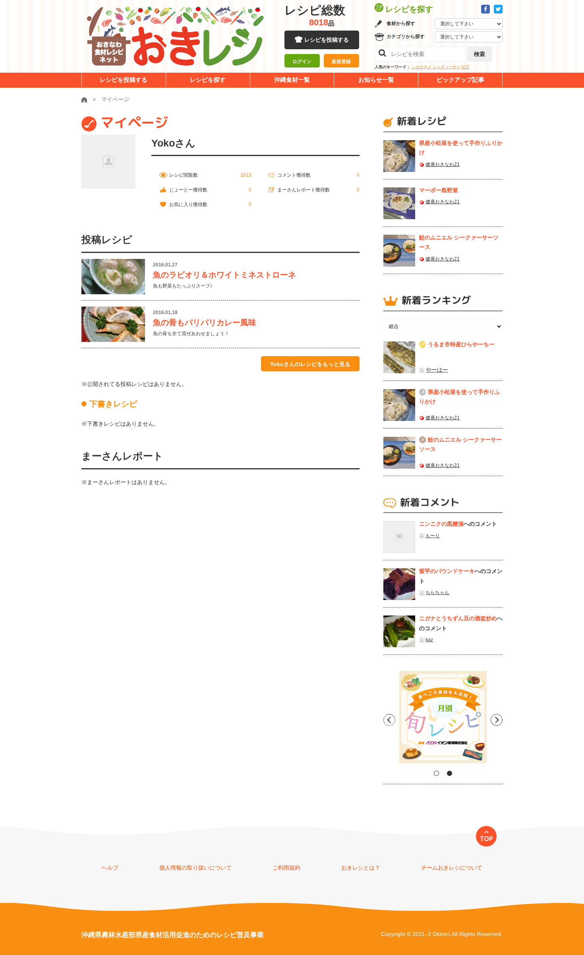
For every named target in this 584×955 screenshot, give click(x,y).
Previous (389, 720)
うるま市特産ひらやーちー (461, 344)
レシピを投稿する (326, 40)
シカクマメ (421, 67)
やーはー (437, 370)
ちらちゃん (437, 592)
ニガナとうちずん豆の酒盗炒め (458, 618)
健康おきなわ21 (442, 164)
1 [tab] (436, 773)
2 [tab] (449, 773)
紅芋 (466, 67)
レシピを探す (208, 79)
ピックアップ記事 (460, 79)
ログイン (301, 61)
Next (497, 720)
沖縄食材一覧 (292, 79)
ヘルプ (110, 867)
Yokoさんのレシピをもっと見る (310, 364)
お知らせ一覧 (376, 79)
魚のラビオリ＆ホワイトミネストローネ (224, 274)
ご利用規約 (286, 867)
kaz (429, 639)
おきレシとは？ (360, 867)
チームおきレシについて (451, 867)
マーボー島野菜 (438, 190)
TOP (486, 838)
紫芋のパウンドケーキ (447, 571)
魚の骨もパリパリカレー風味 (204, 322)
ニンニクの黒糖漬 (441, 524)
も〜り (432, 535)
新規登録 (341, 61)
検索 (479, 54)
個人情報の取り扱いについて (195, 867)
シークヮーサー (446, 67)
